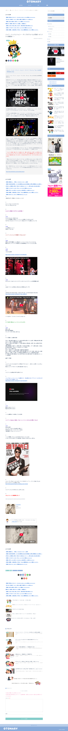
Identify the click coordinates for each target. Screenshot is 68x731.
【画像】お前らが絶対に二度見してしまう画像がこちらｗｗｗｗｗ (18, 21)
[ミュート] (61, 55)
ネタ (49, 39)
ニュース (7, 570)
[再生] (48, 55)
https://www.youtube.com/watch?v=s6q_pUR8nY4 (16, 294)
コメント (7, 698)
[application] (56, 51)
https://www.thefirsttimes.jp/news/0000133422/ (15, 171)
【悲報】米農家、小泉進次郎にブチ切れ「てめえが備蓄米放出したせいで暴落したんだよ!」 (22, 29)
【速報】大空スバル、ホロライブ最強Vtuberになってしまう (16, 194)
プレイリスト (52, 26)
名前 (6, 713)
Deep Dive (58, 58)
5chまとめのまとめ (53, 83)
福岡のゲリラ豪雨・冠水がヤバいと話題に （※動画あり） (16, 23)
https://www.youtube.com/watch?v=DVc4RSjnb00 (16, 254)
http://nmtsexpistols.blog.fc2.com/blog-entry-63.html (16, 483)
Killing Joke (14, 521)
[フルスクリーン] (62, 55)
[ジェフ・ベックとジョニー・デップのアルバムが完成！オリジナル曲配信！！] (11, 61)
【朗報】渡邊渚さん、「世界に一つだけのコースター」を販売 (17, 551)
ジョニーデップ (20, 570)
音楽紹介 (51, 28)
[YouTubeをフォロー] (24, 578)
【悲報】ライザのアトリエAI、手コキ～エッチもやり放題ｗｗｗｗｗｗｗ (19, 27)
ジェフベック (15, 570)
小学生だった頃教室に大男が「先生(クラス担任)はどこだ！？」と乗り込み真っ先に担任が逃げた (23, 186)
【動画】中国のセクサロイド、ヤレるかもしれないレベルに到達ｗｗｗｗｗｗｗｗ (20, 17)
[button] (63, 11)
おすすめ (50, 23)
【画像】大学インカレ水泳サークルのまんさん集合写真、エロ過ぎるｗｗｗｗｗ (20, 190)
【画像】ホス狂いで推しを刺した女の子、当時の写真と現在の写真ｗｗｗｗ (19, 25)
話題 (49, 41)
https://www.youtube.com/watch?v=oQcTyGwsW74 (16, 380)
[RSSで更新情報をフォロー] (26, 578)
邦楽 (50, 36)
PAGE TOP (34, 725)
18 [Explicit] (18, 504)
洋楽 (11, 570)
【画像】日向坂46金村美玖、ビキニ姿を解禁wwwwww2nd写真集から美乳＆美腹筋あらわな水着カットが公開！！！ (24, 184)
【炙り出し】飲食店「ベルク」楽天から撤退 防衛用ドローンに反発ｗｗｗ (19, 19)
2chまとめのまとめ (53, 81)
